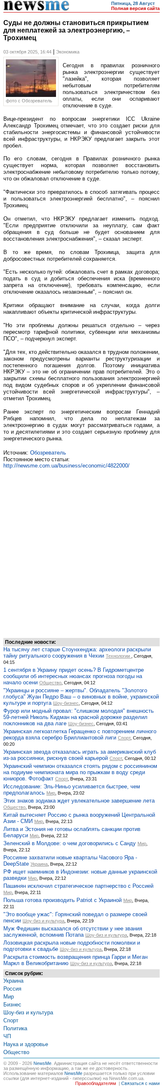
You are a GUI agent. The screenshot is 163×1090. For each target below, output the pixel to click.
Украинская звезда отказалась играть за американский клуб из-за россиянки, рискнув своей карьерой (79, 755)
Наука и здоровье (25, 1044)
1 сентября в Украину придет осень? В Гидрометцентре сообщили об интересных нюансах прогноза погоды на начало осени (73, 676)
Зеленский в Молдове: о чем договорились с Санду (69, 843)
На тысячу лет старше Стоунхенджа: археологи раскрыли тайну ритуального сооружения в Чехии (77, 652)
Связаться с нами (140, 1083)
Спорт (124, 737)
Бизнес (12, 1004)
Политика (15, 1028)
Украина (39, 863)
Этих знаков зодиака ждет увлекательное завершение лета (79, 801)
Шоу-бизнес (66, 703)
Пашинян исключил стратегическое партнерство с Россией (78, 886)
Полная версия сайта (135, 8)
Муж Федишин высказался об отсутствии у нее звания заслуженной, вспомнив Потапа (72, 931)
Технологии (118, 655)
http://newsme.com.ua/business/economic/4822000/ (66, 465)
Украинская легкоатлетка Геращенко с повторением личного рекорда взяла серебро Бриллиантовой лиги (79, 734)
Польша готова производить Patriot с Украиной (62, 900)
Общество (50, 682)
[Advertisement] (81, 552)
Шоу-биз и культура (43, 920)
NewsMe (42, 1063)
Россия (12, 989)
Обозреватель (48, 453)
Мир (50, 792)
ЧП (7, 1036)
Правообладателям (95, 1083)
